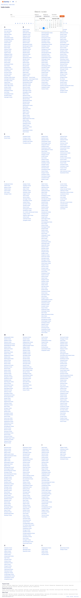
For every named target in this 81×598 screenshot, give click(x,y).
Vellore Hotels (7, 564)
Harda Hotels (63, 149)
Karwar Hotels (44, 225)
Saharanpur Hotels (27, 447)
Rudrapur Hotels (8, 515)
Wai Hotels (25, 547)
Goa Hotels (44, 158)
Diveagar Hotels (64, 80)
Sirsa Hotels (25, 513)
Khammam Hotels (45, 256)
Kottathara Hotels (45, 302)
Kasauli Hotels (44, 228)
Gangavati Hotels (45, 144)
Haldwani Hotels (64, 139)
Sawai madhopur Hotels (28, 475)
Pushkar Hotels (63, 418)
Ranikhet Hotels (8, 482)
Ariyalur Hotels (7, 87)
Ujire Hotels (63, 452)
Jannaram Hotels (27, 203)
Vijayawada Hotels (8, 569)
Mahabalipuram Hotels (9, 345)
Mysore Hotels (7, 442)
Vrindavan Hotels (8, 579)
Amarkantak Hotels (8, 64)
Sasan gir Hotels (27, 467)
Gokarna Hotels (45, 159)
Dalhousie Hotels (64, 32)
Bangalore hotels (15, 585)
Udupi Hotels (63, 450)
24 (57, 26)
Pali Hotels (62, 350)
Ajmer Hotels (7, 46)
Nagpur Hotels (26, 347)
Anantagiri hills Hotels (9, 79)
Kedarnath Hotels (45, 245)
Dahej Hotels (63, 31)
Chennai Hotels (45, 51)
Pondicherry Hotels (64, 406)
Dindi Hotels (63, 75)
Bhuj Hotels (25, 107)
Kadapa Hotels (44, 185)
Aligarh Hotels (7, 52)
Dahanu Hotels (63, 29)
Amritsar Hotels (8, 74)
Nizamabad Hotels (27, 385)
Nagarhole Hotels (27, 343)
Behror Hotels (26, 70)
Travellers (54, 14)
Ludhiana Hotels (64, 207)
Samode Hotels (26, 454)
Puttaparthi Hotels (64, 419)
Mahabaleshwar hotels (60, 585)
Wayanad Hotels (27, 551)
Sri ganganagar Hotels (28, 523)
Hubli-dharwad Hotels (65, 171)
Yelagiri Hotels (44, 552)
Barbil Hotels (26, 55)
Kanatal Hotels (44, 197)
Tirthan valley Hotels (46, 490)
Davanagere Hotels (64, 44)
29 (47, 28)
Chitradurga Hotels (45, 65)
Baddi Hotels (26, 31)
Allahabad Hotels (8, 55)
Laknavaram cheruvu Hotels (66, 192)
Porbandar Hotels (64, 408)
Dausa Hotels (63, 42)
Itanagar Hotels (7, 194)
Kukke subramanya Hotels (47, 314)
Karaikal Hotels (44, 213)
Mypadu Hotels (7, 441)
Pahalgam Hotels (64, 338)
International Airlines (36, 595)
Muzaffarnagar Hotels (9, 437)
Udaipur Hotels (63, 447)
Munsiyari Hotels (8, 431)
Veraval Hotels (7, 567)
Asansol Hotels (7, 88)
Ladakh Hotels (63, 187)
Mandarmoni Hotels (8, 365)
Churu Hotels (44, 75)
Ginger (47, 589)
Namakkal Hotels (27, 355)
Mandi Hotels (7, 368)
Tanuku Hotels (44, 457)
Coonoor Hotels (45, 80)
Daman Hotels (63, 34)
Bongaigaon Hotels (27, 126)
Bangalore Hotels (27, 49)
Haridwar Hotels (64, 151)
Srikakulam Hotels (27, 526)
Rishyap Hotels (7, 500)
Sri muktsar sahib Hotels (28, 525)
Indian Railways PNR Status (39, 594)
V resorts (16, 589)
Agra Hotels (7, 36)
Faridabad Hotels (27, 139)
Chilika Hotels (44, 60)
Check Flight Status (21, 594)
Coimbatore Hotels (45, 77)
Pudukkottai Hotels (64, 411)
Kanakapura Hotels (45, 195)
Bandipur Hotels (26, 47)
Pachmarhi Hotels (64, 337)
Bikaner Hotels (26, 115)
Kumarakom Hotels (45, 317)
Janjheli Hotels (26, 202)
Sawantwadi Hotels (27, 477)
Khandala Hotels (45, 258)
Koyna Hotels (44, 307)
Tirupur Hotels (44, 500)
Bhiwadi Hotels (26, 102)
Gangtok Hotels (45, 146)
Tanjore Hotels (44, 455)
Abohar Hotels (7, 29)
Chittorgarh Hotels (45, 70)
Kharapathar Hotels (46, 261)
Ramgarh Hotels (8, 477)
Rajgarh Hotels (7, 457)
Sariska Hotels (26, 465)
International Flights (29, 595)
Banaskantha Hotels (27, 44)
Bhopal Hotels (26, 103)
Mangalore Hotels (8, 376)
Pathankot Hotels (64, 378)
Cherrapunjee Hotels (46, 52)
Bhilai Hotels (26, 93)
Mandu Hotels (7, 370)
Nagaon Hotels (26, 340)
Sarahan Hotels (26, 462)
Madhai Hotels (7, 338)
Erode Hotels (7, 138)
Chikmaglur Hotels (45, 59)
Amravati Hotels (8, 72)
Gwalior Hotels (44, 179)
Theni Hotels (44, 477)
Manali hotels (36, 585)
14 (51, 24)
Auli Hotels (6, 92)
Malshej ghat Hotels (8, 358)
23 (55, 26)
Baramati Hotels (26, 54)
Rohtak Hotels (7, 505)
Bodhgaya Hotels (27, 123)
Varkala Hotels (7, 561)
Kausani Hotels (44, 240)
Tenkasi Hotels (44, 467)
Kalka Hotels (44, 192)
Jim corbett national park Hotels (30, 212)
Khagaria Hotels (45, 251)
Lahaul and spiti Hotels (65, 189)
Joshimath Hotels (27, 218)
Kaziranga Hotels (45, 243)
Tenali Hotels (44, 465)
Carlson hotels (26, 589)
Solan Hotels (26, 515)
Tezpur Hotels (44, 469)
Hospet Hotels (63, 167)
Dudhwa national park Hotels (67, 85)
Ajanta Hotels (7, 44)
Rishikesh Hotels (8, 498)
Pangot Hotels (63, 362)
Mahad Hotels (7, 347)
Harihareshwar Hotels (65, 153)
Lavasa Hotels (63, 198)
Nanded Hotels (26, 358)
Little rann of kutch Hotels (66, 202)
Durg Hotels (63, 88)
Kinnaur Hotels (44, 268)
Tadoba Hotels (44, 449)
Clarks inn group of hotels (59, 589)
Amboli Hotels (7, 70)
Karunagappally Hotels (46, 222)
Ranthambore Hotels (9, 483)
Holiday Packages (43, 595)
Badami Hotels (26, 29)
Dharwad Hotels (64, 64)
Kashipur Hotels (45, 231)
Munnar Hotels (7, 429)
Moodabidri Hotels (8, 413)
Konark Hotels (44, 289)
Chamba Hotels (45, 34)
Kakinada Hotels (45, 187)
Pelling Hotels (63, 388)
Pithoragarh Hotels (64, 401)
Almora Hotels (7, 59)
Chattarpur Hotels (45, 46)
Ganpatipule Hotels (45, 148)
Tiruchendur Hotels (45, 492)
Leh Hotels (62, 200)
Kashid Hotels (44, 230)
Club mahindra (51, 589)
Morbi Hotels (7, 416)
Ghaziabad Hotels (45, 153)
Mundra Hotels (7, 428)
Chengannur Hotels (45, 49)
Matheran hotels (5, 586)
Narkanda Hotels (27, 362)
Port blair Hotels (64, 409)
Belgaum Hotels (26, 74)
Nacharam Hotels (27, 337)
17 (57, 24)
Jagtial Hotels (26, 187)
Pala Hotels (62, 340)
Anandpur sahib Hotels (9, 77)
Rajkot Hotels (7, 460)
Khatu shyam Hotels (46, 263)
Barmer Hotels (26, 64)
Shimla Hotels (26, 490)
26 (41, 28)
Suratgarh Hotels (27, 539)
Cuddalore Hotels (45, 87)
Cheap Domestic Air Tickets (73, 594)
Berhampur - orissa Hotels (29, 77)
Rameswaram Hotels (9, 475)
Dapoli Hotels (63, 39)
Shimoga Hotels (26, 492)
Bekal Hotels (26, 72)
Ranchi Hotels (7, 480)
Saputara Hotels (26, 460)
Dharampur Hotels (64, 59)
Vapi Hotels (7, 557)
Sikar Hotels (25, 500)
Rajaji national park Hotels (10, 455)
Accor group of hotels (73, 589)
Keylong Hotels (44, 250)
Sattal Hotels (26, 474)
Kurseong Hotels (45, 327)
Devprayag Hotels (64, 52)
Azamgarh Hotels (8, 97)
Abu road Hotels (8, 31)
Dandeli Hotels (63, 36)
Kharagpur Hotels (45, 260)
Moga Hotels (7, 409)
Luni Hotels (62, 208)
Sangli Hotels (26, 457)
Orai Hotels (44, 345)
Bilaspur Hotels (26, 117)
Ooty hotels (66, 585)
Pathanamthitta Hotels (65, 376)
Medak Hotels (7, 398)
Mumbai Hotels (7, 424)
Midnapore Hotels (8, 404)
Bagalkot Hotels (26, 34)
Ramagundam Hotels (9, 467)
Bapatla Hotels (26, 52)
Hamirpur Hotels (64, 143)
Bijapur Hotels (26, 112)
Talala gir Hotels (45, 452)
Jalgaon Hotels (26, 194)
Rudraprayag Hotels (9, 513)
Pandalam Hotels (64, 357)
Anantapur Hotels (8, 80)
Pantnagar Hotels (64, 368)
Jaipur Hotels (26, 189)
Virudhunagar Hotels (9, 574)
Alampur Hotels (7, 49)
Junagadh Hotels (27, 220)
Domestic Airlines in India (13, 595)
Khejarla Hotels (45, 264)
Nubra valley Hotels (27, 388)
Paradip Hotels (63, 371)
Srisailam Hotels (26, 531)
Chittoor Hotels (45, 69)
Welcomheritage (66, 589)
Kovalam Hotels (45, 306)
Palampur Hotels (64, 345)
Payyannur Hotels (64, 386)
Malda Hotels (7, 357)
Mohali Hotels (7, 411)
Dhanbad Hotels (64, 57)
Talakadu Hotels (45, 450)
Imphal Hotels (7, 189)
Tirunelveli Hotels (45, 495)
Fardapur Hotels (26, 138)
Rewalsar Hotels (8, 493)
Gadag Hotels (44, 136)
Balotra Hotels (26, 42)
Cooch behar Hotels (46, 79)
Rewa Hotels (7, 492)
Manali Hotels (7, 362)
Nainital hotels (26, 585)
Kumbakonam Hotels (46, 319)
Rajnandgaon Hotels (9, 462)
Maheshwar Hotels (8, 352)
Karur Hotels (44, 223)
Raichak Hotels (7, 447)
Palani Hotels (63, 347)
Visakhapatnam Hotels (9, 576)
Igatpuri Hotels (7, 187)
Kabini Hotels (44, 184)
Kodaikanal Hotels (45, 273)
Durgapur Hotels (64, 90)
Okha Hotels (44, 338)
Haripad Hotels (63, 154)
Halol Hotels (63, 141)
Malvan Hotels (7, 360)
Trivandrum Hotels (45, 508)
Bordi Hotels (26, 128)
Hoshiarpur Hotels (64, 166)
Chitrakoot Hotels (45, 67)
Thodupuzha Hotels (46, 485)
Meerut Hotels (7, 400)
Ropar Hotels (7, 510)
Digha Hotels (63, 70)
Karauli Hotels (44, 215)
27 (43, 28)
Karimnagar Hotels (45, 218)
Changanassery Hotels (46, 44)
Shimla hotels (42, 585)
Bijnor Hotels (26, 113)
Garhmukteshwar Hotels (47, 149)
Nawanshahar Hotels (28, 375)
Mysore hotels (20, 586)
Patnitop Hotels (63, 383)
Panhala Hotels (63, 363)
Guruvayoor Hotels (45, 176)
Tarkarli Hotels (44, 460)
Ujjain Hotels (63, 454)
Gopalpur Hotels (45, 161)
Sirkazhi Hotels (26, 510)
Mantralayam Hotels (9, 381)
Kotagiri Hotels (44, 298)
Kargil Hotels (44, 217)
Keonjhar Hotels (45, 248)
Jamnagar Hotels (27, 198)
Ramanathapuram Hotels (10, 470)
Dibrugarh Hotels (64, 69)
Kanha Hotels (44, 205)
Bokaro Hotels (26, 125)
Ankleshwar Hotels (8, 84)
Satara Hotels (26, 469)
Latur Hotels (63, 195)
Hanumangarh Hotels (65, 146)
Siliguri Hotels (26, 503)
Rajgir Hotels (7, 459)
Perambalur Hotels (64, 391)
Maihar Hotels (7, 353)
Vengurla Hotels (8, 566)
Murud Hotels (7, 434)
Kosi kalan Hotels (45, 294)
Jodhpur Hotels (26, 213)
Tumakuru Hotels (45, 511)
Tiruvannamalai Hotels (46, 502)
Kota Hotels (44, 296)
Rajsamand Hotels (8, 464)
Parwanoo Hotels (64, 373)
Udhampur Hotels (64, 449)
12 (60, 23)
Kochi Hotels (44, 271)
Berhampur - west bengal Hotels (30, 79)
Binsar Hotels (26, 120)
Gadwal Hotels (44, 138)
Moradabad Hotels (8, 414)
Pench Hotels (63, 390)
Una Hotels (62, 455)
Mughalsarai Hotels (8, 421)
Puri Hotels (62, 414)
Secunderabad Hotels (28, 478)
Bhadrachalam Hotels (28, 80)
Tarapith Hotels (45, 459)
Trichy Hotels (44, 505)
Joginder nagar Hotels (28, 215)
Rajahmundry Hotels (9, 454)
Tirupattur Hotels (45, 498)
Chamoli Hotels (45, 36)
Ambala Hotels (7, 67)
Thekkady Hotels (45, 475)
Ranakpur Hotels (8, 478)
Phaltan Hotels (63, 396)
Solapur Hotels (26, 516)
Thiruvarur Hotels (45, 483)
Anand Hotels (7, 75)
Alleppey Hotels (8, 57)
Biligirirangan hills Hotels (28, 118)
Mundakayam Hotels (9, 426)
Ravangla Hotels (8, 488)
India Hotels (15, 594)
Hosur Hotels (63, 169)
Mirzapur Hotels (8, 408)
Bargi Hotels (26, 60)
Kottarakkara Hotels (46, 301)
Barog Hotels (26, 65)
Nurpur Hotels (26, 390)
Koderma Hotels (45, 274)
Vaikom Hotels (7, 551)
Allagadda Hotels (8, 54)
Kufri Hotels (44, 312)
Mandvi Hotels (7, 371)
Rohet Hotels (7, 502)
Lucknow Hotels (64, 205)
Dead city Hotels (64, 46)
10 (57, 23)
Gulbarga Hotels (45, 166)
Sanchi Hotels (26, 455)
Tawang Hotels (44, 462)
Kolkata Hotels (44, 283)
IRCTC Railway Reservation (29, 594)
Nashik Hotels (26, 365)
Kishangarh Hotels (45, 269)
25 (39, 28)
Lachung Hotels (63, 185)
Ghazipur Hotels (45, 154)
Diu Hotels (62, 79)
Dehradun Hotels (64, 49)
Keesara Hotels (44, 246)
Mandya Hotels (7, 373)
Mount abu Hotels (8, 418)
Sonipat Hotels (26, 521)
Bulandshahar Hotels (28, 130)
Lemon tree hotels (43, 589)
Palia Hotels (63, 352)
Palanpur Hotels (64, 348)
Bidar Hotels (26, 110)
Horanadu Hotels (64, 164)
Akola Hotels (7, 47)
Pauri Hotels (63, 385)
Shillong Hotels (26, 488)
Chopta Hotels (44, 72)
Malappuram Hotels (8, 355)
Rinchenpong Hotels (9, 497)
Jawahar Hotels (26, 205)
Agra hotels (15, 586)
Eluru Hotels (7, 136)
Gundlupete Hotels (45, 169)
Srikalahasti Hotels (27, 528)
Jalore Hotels (26, 195)
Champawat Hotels (45, 37)
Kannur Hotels (44, 208)
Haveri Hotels (63, 159)
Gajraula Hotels (45, 139)
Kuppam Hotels (45, 324)
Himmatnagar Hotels (65, 161)
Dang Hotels (63, 37)
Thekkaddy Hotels (45, 474)
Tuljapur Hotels (45, 510)
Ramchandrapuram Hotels (10, 474)
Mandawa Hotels (8, 367)
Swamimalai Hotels (27, 543)
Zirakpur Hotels (63, 549)
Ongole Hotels (44, 342)
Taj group (3, 589)
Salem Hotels (26, 450)
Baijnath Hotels (26, 37)
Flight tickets (10, 594)
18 (59, 24)
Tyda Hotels (44, 516)
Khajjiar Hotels (44, 253)
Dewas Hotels (63, 54)
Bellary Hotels (26, 75)
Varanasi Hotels (8, 559)
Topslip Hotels (44, 503)
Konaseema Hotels (45, 291)
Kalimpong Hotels (45, 190)
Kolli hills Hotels (45, 286)
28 (45, 28)
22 (53, 26)
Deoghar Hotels (63, 51)
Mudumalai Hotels (8, 419)
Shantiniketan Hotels (28, 485)
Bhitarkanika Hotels (27, 100)
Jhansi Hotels (26, 207)
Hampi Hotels (63, 144)
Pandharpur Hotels (64, 358)
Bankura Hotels (26, 51)
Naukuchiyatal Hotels (28, 368)
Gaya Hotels (44, 151)
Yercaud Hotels (45, 554)
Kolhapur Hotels (45, 281)
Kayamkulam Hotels (46, 241)
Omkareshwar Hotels (46, 340)
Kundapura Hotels (45, 322)
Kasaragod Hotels (45, 227)
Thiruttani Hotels (45, 478)
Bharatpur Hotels (27, 84)
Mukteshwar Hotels (8, 423)
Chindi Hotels (44, 62)
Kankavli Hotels (45, 207)
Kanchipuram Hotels (46, 198)
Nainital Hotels (26, 348)
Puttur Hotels (63, 421)
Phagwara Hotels (64, 393)
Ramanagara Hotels (8, 469)
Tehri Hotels (44, 464)
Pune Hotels (63, 413)
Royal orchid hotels (36, 589)
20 (49, 26)
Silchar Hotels (26, 502)
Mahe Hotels (7, 350)
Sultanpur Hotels (27, 535)
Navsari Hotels (26, 371)
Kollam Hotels (44, 284)
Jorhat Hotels (26, 217)
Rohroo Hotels (7, 503)
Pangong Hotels (64, 360)
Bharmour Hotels (27, 85)
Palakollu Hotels (64, 343)
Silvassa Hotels (26, 505)
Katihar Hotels (44, 236)
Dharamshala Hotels (65, 60)
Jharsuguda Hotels (27, 208)
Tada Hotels (44, 447)
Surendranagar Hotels (28, 541)
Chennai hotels (20, 585)
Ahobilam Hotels (8, 41)
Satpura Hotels (26, 472)
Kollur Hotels (44, 288)
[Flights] (10, 2)
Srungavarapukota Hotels (29, 533)
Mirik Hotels (7, 406)
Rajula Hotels (7, 465)
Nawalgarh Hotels (27, 373)
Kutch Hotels (44, 332)
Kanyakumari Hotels (46, 212)
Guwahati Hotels (45, 177)
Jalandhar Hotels (27, 192)
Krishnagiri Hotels (45, 311)
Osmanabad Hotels (45, 348)
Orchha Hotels (44, 347)
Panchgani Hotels (64, 353)
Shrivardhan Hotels (27, 498)
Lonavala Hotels (64, 203)
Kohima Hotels (44, 276)
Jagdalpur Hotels (27, 185)
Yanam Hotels (44, 551)
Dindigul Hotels (63, 77)
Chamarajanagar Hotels (47, 32)
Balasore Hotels (26, 41)
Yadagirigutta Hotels (46, 547)
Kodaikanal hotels (36, 586)
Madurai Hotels (7, 342)
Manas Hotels (7, 363)
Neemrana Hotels (27, 376)
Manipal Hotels (7, 380)
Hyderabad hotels (52, 585)
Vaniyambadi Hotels (9, 556)
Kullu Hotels (44, 316)
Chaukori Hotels (45, 47)
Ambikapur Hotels (8, 69)
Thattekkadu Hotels (46, 472)
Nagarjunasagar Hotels (28, 345)
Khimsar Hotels (45, 266)
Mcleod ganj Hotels (8, 396)
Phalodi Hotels (63, 395)
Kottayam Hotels (45, 304)
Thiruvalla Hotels (45, 480)
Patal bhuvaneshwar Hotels (66, 375)
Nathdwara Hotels (27, 367)
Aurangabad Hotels (8, 93)
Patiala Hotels (63, 380)
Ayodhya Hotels (8, 95)
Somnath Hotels (26, 518)
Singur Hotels (26, 508)
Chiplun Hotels (44, 64)
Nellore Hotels (26, 380)
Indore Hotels (7, 190)
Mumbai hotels (9, 585)
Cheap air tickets (5, 594)
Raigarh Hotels (7, 450)
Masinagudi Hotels (8, 388)
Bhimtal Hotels (26, 98)
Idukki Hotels (7, 185)
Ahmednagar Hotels (9, 39)
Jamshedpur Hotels (27, 200)
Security (71, 596)
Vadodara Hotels (8, 547)
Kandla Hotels (44, 202)
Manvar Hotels (7, 383)
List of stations (60, 594)
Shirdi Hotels (26, 493)
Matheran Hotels (8, 390)
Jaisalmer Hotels (27, 190)
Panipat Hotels (63, 365)
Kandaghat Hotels (45, 200)
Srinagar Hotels (26, 530)
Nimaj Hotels (26, 383)
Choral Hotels (44, 74)
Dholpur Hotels (63, 65)
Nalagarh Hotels (26, 352)
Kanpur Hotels (44, 210)
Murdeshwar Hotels (8, 433)
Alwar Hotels (7, 62)
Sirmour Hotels (26, 511)
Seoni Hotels (26, 480)
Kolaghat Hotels (45, 279)
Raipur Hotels (7, 452)
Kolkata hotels (71, 585)
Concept (30, 589)
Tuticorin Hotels (45, 515)
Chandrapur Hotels (45, 42)
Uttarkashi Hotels (64, 459)
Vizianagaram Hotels (9, 577)
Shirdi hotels (10, 586)
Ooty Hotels (44, 343)
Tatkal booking (46, 594)
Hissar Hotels (63, 162)
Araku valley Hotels (8, 85)
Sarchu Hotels (26, 464)
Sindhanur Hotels (27, 507)
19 (60, 24)
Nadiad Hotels (26, 338)
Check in (37, 14)
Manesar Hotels (8, 375)
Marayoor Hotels (8, 386)
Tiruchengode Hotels (46, 493)
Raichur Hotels (7, 449)
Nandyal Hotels (26, 360)
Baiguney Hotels (27, 36)
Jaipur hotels (31, 585)
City (11, 14)
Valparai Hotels (7, 552)
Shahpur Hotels (26, 482)
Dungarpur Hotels (64, 87)
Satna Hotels (26, 470)
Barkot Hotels (26, 62)
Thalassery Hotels (45, 470)
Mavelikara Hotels (8, 393)
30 (36, 29)
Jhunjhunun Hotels (27, 210)
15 (53, 24)
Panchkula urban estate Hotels (67, 355)
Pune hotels (47, 585)
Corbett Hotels (44, 84)
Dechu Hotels (63, 47)
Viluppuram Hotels (8, 572)
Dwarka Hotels (63, 92)
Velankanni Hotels (8, 562)
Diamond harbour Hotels (66, 67)
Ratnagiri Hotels (8, 487)
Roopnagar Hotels (8, 507)
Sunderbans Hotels (27, 536)
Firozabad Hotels (27, 143)
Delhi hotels (31, 586)
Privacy (68, 596)
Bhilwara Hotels (26, 95)
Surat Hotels (26, 538)
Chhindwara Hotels (45, 55)
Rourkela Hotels (8, 511)
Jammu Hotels (26, 197)
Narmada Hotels (27, 363)
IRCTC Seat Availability (53, 594)
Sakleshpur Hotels (27, 449)
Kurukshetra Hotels (45, 329)
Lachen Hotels (63, 184)
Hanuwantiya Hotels (65, 148)
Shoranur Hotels (26, 497)
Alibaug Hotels (7, 51)
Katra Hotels (44, 238)
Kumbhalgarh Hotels (46, 321)
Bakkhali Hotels (26, 39)
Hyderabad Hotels (64, 172)
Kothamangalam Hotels (46, 299)
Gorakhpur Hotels (45, 162)
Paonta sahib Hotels (64, 370)
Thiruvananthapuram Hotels (48, 482)
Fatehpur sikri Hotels (28, 141)
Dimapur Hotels (63, 74)
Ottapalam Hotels (45, 350)
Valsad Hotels (7, 554)
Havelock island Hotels (65, 158)
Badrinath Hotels (27, 32)
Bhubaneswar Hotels (28, 105)
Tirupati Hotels (44, 497)
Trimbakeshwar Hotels (46, 507)
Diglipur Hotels (63, 72)
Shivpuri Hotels (26, 495)
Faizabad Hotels (26, 136)
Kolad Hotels (44, 278)
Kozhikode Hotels (45, 309)
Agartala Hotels (8, 34)
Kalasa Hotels (44, 189)
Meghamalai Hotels (8, 401)
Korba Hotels (44, 293)
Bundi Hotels (26, 131)
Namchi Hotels (26, 357)
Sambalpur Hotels (27, 452)
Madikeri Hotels (8, 340)
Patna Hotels (63, 381)
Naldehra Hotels (26, 353)
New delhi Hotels (27, 381)
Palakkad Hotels (64, 342)
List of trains (66, 594)
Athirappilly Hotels (8, 90)
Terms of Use (76, 596)
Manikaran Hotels (8, 378)
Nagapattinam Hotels (28, 342)
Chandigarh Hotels (45, 39)
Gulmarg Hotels (45, 167)
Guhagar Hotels (45, 164)
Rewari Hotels (7, 495)
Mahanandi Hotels (8, 348)
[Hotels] (13, 2)
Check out (45, 14)
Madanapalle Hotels (9, 337)
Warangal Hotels (27, 549)
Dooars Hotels (63, 82)
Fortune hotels (20, 589)
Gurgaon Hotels (45, 172)
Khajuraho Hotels (45, 255)
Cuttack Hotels (44, 88)
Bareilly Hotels (26, 59)
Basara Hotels (26, 67)
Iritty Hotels (7, 192)
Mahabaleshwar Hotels (9, 343)
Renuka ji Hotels (8, 490)
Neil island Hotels (27, 378)
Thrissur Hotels (45, 487)
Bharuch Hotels (26, 87)
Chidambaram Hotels (46, 57)
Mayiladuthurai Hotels (9, 395)
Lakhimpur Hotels (64, 190)
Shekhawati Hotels (27, 487)
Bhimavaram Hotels (27, 97)
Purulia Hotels (63, 416)
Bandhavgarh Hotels (27, 46)
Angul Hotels (7, 82)
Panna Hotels (63, 367)
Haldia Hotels (63, 138)
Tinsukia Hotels (45, 488)
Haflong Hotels (63, 136)
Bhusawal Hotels (27, 108)
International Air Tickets (21, 595)
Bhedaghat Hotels (27, 92)
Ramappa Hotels (8, 472)
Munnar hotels (25, 586)
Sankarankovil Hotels (28, 459)
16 (55, 24)
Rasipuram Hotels (8, 485)
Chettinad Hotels (45, 54)
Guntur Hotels (44, 171)
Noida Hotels (26, 386)
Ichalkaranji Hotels (8, 184)
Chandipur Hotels (45, 41)
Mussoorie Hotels (8, 436)
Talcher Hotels (44, 454)
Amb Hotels (7, 65)
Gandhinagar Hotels (46, 143)
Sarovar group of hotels (10, 589)
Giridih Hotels (44, 156)
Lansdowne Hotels (64, 194)
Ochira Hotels (44, 337)
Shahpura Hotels (27, 483)
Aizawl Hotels (7, 42)
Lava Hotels (63, 197)
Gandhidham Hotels (46, 141)
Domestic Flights (5, 595)
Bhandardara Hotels (27, 82)
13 (49, 24)
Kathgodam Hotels (45, 235)
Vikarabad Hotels (8, 571)
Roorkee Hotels (7, 508)
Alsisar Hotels (7, 60)
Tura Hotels (44, 513)
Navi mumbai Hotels (27, 370)
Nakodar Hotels (26, 350)
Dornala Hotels (63, 84)
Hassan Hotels (63, 156)
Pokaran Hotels (63, 403)
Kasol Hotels (44, 233)
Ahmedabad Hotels (8, 37)
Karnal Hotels (44, 220)
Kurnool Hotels (44, 326)
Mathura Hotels (7, 391)
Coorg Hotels (44, 82)
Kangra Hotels (44, 203)
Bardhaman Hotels (27, 57)
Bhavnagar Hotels (27, 90)
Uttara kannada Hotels (65, 457)
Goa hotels (4, 585)
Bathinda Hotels (26, 69)
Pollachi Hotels (63, 404)
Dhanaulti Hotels (64, 55)
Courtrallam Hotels (45, 85)
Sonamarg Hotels (27, 520)
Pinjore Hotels (63, 400)
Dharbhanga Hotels (64, 62)
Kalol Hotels (44, 194)
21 (51, 26)
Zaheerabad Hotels (64, 547)
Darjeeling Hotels (64, 41)
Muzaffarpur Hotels (8, 439)
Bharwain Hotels (27, 88)
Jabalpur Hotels (26, 184)
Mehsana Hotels (8, 403)
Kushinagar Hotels (45, 331)
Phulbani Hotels (63, 398)
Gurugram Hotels (45, 174)
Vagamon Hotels (8, 549)
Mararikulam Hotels (8, 385)
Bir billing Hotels (27, 121)
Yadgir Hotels (44, 549)
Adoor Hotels (7, 32)
